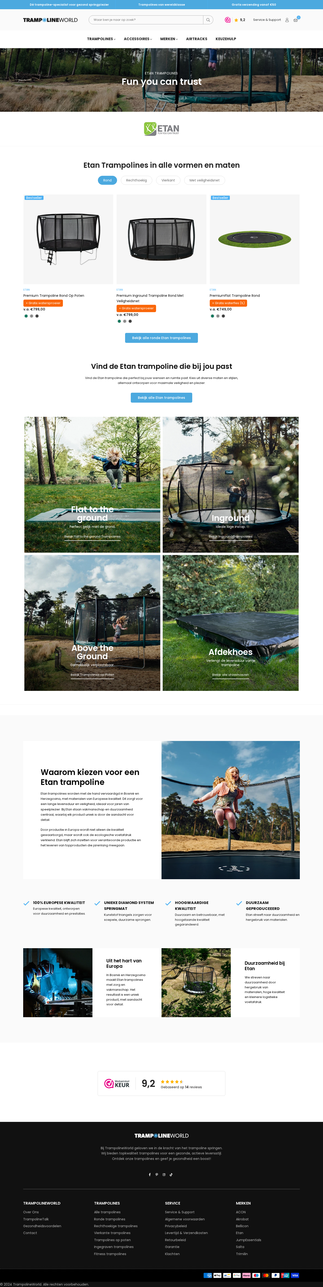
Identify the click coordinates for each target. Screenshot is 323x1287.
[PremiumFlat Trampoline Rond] (255, 239)
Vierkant (168, 180)
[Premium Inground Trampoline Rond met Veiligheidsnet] (161, 239)
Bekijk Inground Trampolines (231, 536)
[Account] (287, 19)
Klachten (172, 1254)
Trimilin (242, 1254)
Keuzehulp (226, 38)
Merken (168, 38)
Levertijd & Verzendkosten (186, 1233)
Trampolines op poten (112, 1240)
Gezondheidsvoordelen (42, 1226)
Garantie (172, 1246)
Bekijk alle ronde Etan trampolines (161, 338)
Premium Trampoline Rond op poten (53, 295)
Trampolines (100, 38)
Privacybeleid (176, 1226)
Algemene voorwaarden (185, 1219)
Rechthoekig (136, 180)
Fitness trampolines (110, 1254)
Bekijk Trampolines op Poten (92, 674)
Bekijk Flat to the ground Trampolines (92, 536)
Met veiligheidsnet (205, 180)
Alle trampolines (107, 1212)
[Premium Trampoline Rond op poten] (68, 239)
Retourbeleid (175, 1240)
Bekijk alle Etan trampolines (161, 397)
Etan (239, 1233)
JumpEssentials (248, 1240)
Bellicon (242, 1226)
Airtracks (196, 38)
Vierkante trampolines (112, 1233)
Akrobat (242, 1219)
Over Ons (31, 1212)
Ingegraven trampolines (114, 1246)
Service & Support (180, 1212)
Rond (107, 180)
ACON (241, 1212)
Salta (240, 1246)
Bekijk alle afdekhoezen (230, 674)
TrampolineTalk (36, 1219)
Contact (30, 1233)
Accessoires (137, 38)
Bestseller (34, 198)
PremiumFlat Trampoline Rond (235, 295)
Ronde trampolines (109, 1219)
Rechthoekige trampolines (116, 1226)
